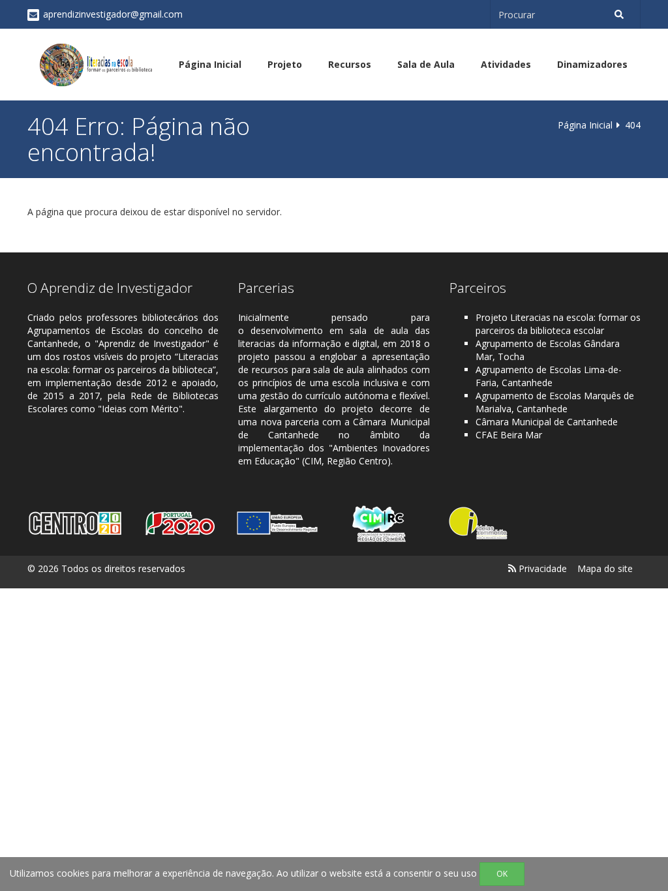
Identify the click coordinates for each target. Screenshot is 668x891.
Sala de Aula (426, 64)
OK (502, 873)
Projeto (284, 64)
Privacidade (543, 568)
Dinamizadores (592, 64)
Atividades (506, 64)
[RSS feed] (512, 568)
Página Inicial (210, 64)
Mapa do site (605, 568)
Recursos (349, 64)
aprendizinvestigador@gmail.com (113, 14)
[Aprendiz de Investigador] (95, 64)
